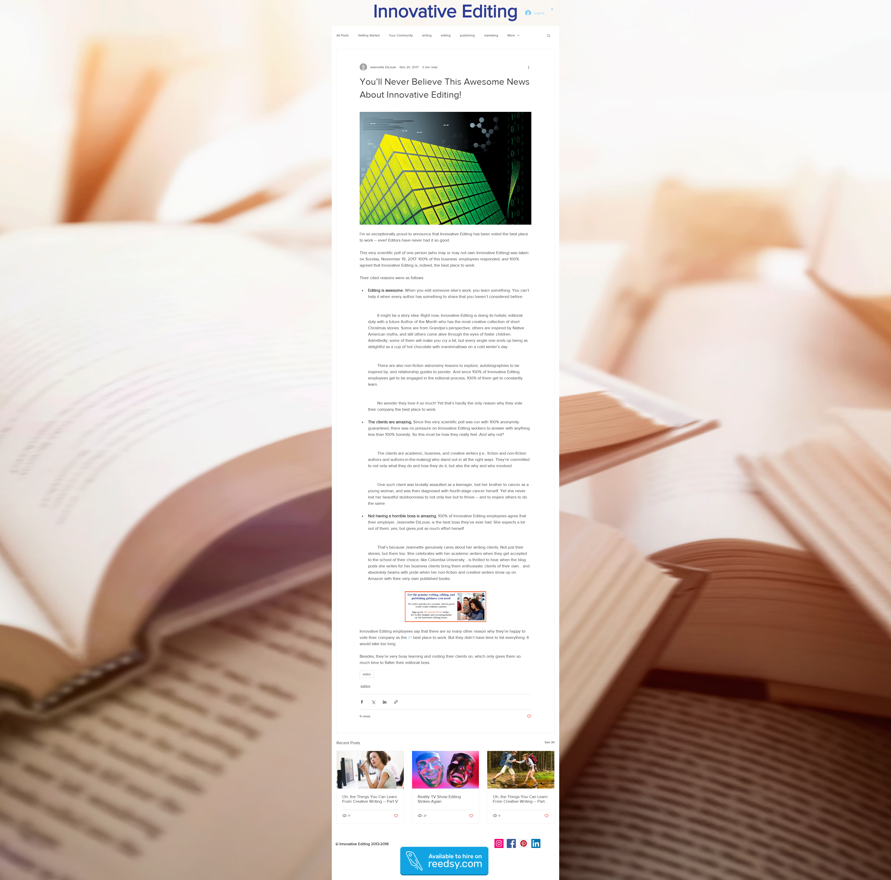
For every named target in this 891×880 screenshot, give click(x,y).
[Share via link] (396, 702)
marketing (491, 35)
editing (446, 35)
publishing (467, 35)
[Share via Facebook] (362, 702)
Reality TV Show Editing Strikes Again (439, 799)
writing (427, 35)
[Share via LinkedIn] (384, 702)
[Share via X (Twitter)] (373, 702)
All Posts (342, 35)
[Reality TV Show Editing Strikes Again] (445, 770)
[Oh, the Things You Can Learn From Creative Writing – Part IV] (520, 770)
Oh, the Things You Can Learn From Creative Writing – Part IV (520, 799)
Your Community (401, 35)
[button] (552, 9)
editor (367, 674)
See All (550, 742)
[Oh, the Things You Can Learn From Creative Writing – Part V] (370, 770)
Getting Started (369, 35)
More (511, 35)
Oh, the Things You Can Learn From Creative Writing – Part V (370, 799)
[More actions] (528, 67)
